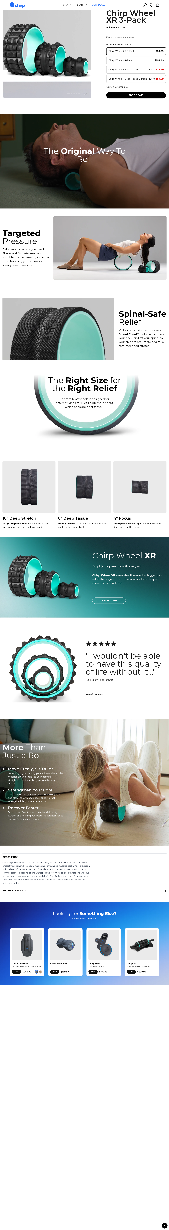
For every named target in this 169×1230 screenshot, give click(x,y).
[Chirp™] (17, 5)
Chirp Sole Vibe (58, 963)
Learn (80, 5)
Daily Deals (98, 5)
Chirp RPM (132, 963)
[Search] (145, 5)
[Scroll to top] (165, 1226)
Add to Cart (109, 600)
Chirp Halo (94, 963)
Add (16, 972)
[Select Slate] (36, 971)
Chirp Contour (20, 963)
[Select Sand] (40, 971)
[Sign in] (151, 5)
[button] (84, 93)
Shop (66, 5)
